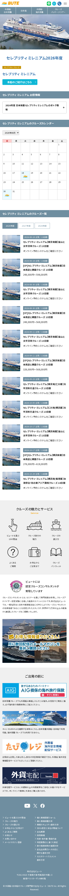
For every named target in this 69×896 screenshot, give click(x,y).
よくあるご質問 (11, 831)
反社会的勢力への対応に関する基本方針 (48, 851)
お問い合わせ (10, 838)
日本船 (24, 10)
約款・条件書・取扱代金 (47, 838)
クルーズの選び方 (12, 824)
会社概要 (41, 831)
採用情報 (41, 835)
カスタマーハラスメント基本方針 (46, 858)
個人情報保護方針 (45, 821)
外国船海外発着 (39, 10)
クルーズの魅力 (11, 821)
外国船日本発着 (8, 10)
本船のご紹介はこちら (19, 82)
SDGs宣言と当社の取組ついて (50, 828)
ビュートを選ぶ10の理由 (15, 817)
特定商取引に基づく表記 (47, 842)
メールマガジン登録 (13, 842)
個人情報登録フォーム (46, 817)
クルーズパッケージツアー (58, 10)
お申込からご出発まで (14, 828)
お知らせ (8, 835)
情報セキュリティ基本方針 (48, 824)
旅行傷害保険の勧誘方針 (48, 845)
